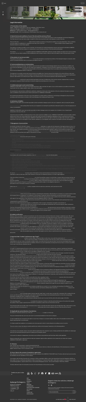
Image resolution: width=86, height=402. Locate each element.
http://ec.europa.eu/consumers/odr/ (18, 327)
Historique (29, 389)
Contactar (29, 392)
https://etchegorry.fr (24, 41)
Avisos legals (30, 393)
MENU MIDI (29, 384)
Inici (28, 378)
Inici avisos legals (15, 15)
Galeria (28, 379)
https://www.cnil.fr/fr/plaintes (17, 188)
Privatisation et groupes (33, 387)
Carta (28, 382)
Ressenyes (29, 381)
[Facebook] (3, 12)
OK (74, 391)
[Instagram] (3, 14)
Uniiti (74, 399)
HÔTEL (28, 390)
